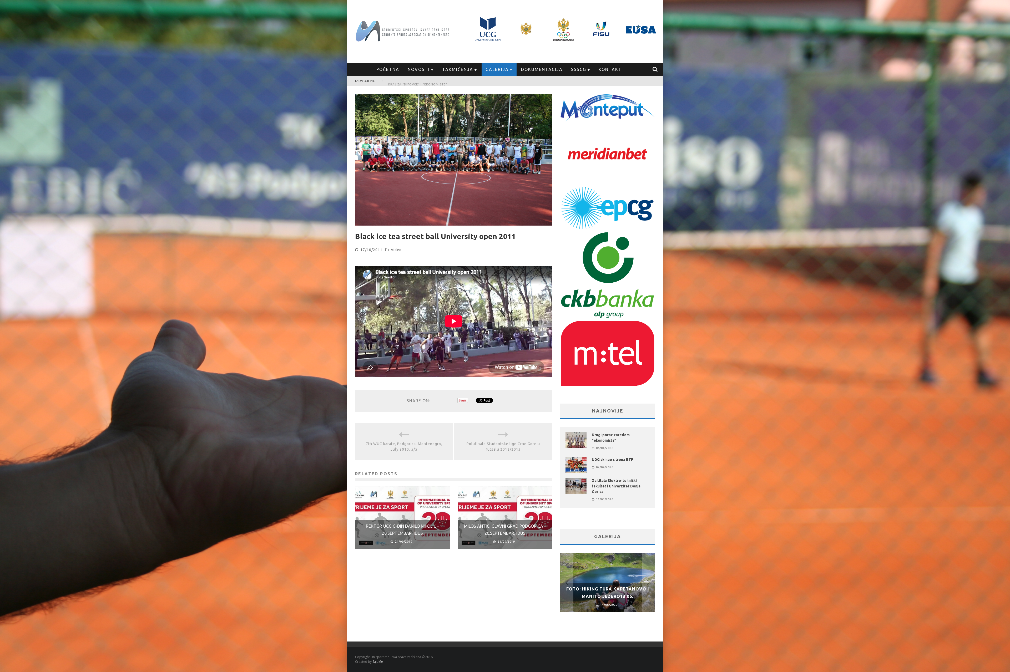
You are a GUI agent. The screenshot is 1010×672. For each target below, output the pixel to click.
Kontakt (610, 69)
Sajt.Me (377, 661)
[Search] (655, 69)
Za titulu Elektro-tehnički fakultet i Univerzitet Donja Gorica (445, 81)
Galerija (497, 69)
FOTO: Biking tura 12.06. (608, 596)
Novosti (419, 69)
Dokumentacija (542, 69)
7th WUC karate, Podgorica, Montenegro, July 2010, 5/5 (404, 446)
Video (396, 250)
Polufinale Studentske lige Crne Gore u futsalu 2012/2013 (503, 446)
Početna (387, 69)
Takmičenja (457, 69)
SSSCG (578, 69)
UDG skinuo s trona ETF (612, 459)
